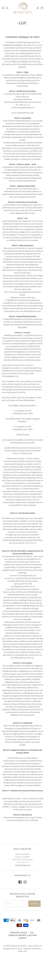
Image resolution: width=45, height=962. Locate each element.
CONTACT (22, 938)
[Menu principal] (3, 8)
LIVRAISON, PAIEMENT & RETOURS (22, 935)
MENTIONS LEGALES (18, 933)
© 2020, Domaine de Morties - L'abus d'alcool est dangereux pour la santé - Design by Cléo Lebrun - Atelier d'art (22, 948)
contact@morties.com (22, 865)
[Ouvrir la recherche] (7, 8)
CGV (32, 933)
